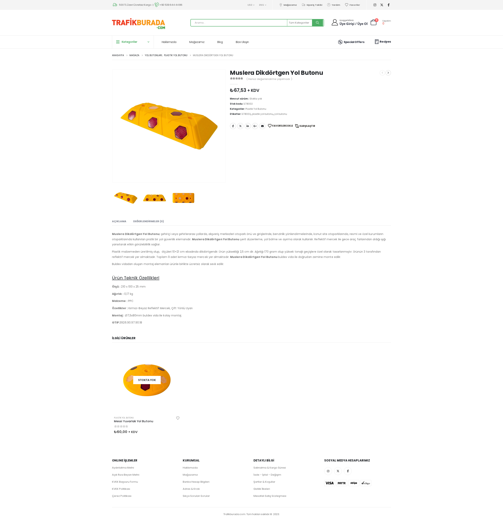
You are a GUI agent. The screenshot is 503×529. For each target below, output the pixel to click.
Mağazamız (290, 4)
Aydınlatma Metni (123, 468)
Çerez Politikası (121, 496)
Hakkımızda (169, 42)
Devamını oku (173, 353)
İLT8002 (246, 114)
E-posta (262, 126)
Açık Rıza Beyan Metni (125, 475)
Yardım (336, 4)
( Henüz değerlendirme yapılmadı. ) (269, 79)
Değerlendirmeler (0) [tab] (148, 221)
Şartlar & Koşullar (264, 482)
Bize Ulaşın (242, 42)
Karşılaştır (307, 126)
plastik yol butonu (262, 114)
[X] (381, 5)
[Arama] (317, 22)
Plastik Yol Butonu (255, 109)
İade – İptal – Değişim (267, 475)
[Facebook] (388, 5)
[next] (388, 73)
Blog (220, 42)
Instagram (328, 471)
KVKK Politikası (121, 489)
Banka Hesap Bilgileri (196, 482)
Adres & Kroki (191, 489)
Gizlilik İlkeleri (261, 489)
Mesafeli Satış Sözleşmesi (269, 496)
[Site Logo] (138, 23)
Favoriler (355, 4)
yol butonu (280, 114)
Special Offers (354, 42)
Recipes (385, 42)
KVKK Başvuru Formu (125, 482)
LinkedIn (248, 126)
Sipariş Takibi (314, 4)
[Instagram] (374, 5)
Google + (255, 126)
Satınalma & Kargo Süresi (269, 468)
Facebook (233, 126)
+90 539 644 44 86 (171, 5)
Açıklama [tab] (119, 221)
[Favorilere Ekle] (178, 417)
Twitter (240, 126)
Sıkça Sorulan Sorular (196, 496)
